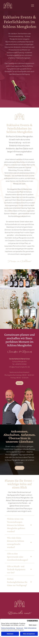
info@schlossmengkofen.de (19, 367)
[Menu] (33, 5)
